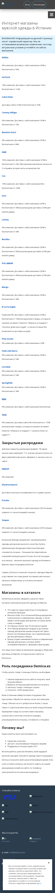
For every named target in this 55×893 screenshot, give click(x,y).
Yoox (4, 414)
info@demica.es (17, 852)
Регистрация (39, 5)
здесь (39, 883)
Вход (27, 5)
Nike (4, 399)
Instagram (33, 841)
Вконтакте (6, 841)
